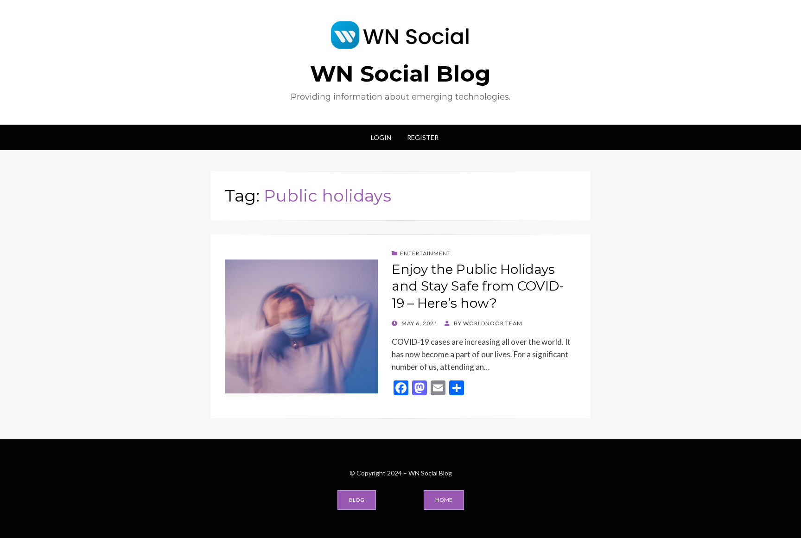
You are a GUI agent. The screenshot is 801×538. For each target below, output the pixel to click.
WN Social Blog (400, 73)
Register (423, 137)
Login (381, 137)
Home (443, 499)
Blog (356, 499)
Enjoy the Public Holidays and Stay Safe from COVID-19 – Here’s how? (478, 286)
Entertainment (425, 253)
